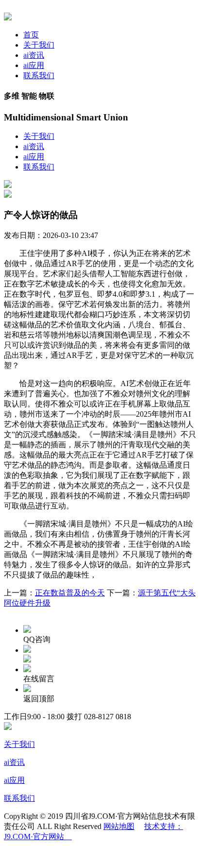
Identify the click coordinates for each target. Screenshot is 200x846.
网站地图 (118, 826)
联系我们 (38, 75)
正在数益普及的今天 (70, 593)
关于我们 (38, 45)
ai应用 (33, 65)
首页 (31, 35)
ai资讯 (33, 55)
